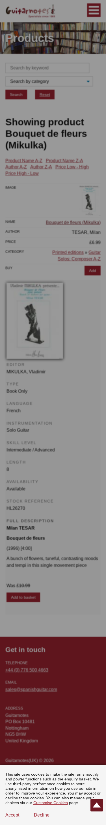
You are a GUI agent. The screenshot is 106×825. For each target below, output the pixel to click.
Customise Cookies (50, 802)
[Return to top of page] (96, 805)
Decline (41, 815)
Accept (12, 815)
